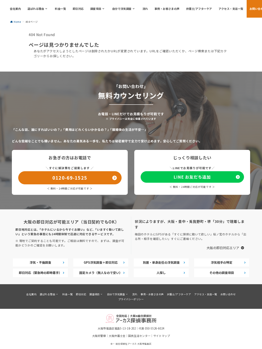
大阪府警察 (99, 336)
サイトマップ (161, 336)
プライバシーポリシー (131, 299)
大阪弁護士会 (117, 336)
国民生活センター (139, 336)
